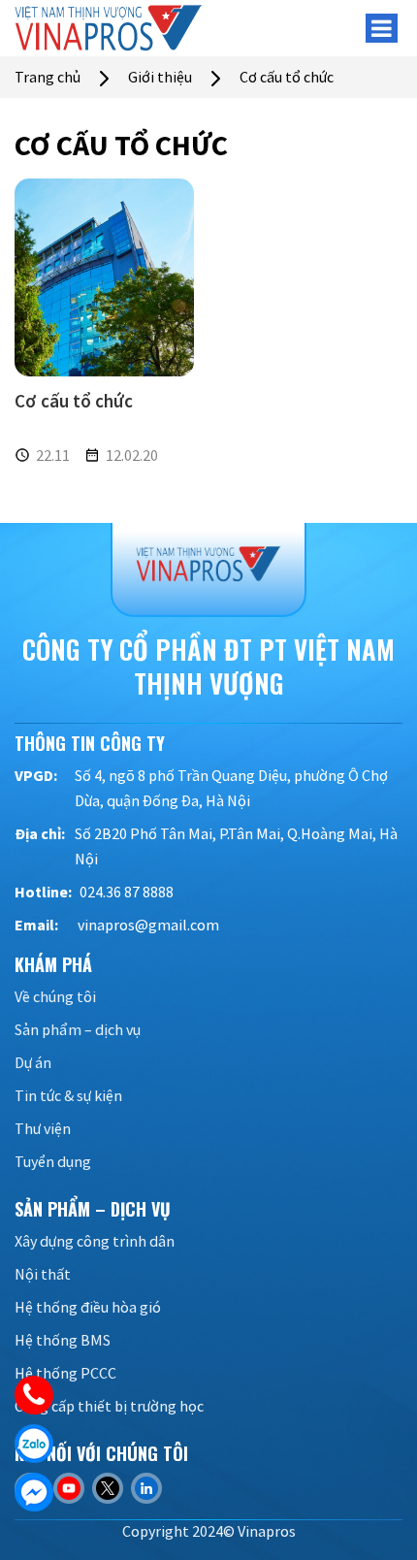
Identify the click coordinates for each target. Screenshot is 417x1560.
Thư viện (43, 1128)
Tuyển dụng (53, 1161)
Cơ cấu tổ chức (74, 400)
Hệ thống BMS (63, 1339)
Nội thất (43, 1274)
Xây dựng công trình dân (95, 1241)
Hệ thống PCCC (65, 1372)
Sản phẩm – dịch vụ (78, 1029)
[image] (104, 276)
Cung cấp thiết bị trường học (109, 1405)
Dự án (33, 1062)
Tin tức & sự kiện (68, 1095)
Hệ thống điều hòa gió (88, 1306)
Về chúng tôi (55, 996)
